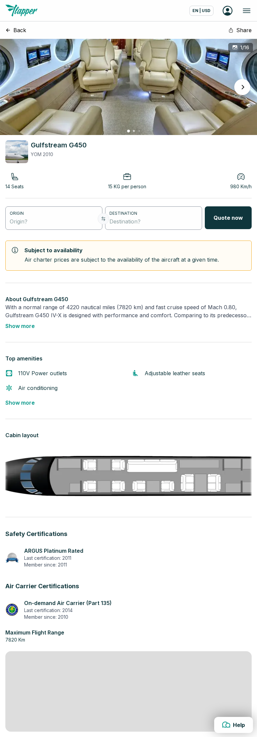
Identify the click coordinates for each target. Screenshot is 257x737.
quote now (228, 217)
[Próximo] (242, 87)
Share (244, 30)
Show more (20, 326)
